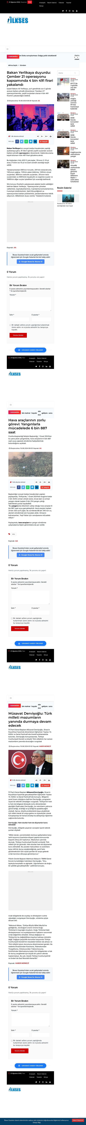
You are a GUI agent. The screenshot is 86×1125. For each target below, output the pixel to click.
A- (42, 136)
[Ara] (75, 73)
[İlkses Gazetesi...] (18, 20)
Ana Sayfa (14, 65)
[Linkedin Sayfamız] (73, 11)
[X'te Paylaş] (21, 141)
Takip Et (44, 141)
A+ (46, 136)
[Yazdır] (50, 136)
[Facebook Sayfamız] (66, 11)
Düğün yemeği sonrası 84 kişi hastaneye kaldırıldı (74, 104)
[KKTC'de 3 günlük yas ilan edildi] (63, 82)
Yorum (13, 295)
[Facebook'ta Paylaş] (17, 141)
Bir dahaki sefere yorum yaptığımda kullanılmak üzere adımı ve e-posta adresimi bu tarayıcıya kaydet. (30, 327)
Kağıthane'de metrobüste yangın (75, 154)
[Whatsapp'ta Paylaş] (26, 141)
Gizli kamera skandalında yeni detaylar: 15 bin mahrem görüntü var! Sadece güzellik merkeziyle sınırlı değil (47, 57)
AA (39, 101)
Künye (41, 6)
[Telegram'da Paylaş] (31, 141)
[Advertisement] (59, 30)
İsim (12, 315)
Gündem (23, 65)
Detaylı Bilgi (37, 1122)
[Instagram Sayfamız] (69, 11)
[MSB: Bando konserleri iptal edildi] (63, 116)
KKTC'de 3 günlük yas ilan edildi (74, 86)
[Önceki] (74, 57)
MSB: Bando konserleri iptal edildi (74, 122)
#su (13, 534)
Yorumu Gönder (18, 335)
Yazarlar (68, 2)
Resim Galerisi (52, 2)
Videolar (61, 2)
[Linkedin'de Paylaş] (35, 141)
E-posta (35, 315)
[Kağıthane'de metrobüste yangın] (63, 151)
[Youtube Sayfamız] (77, 11)
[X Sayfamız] (63, 11)
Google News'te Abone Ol (31, 262)
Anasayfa (42, 2)
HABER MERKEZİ (45, 746)
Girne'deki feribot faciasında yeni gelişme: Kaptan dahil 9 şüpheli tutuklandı (46, 413)
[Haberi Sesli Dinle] (38, 136)
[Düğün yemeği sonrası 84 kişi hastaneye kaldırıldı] (63, 97)
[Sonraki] (77, 57)
